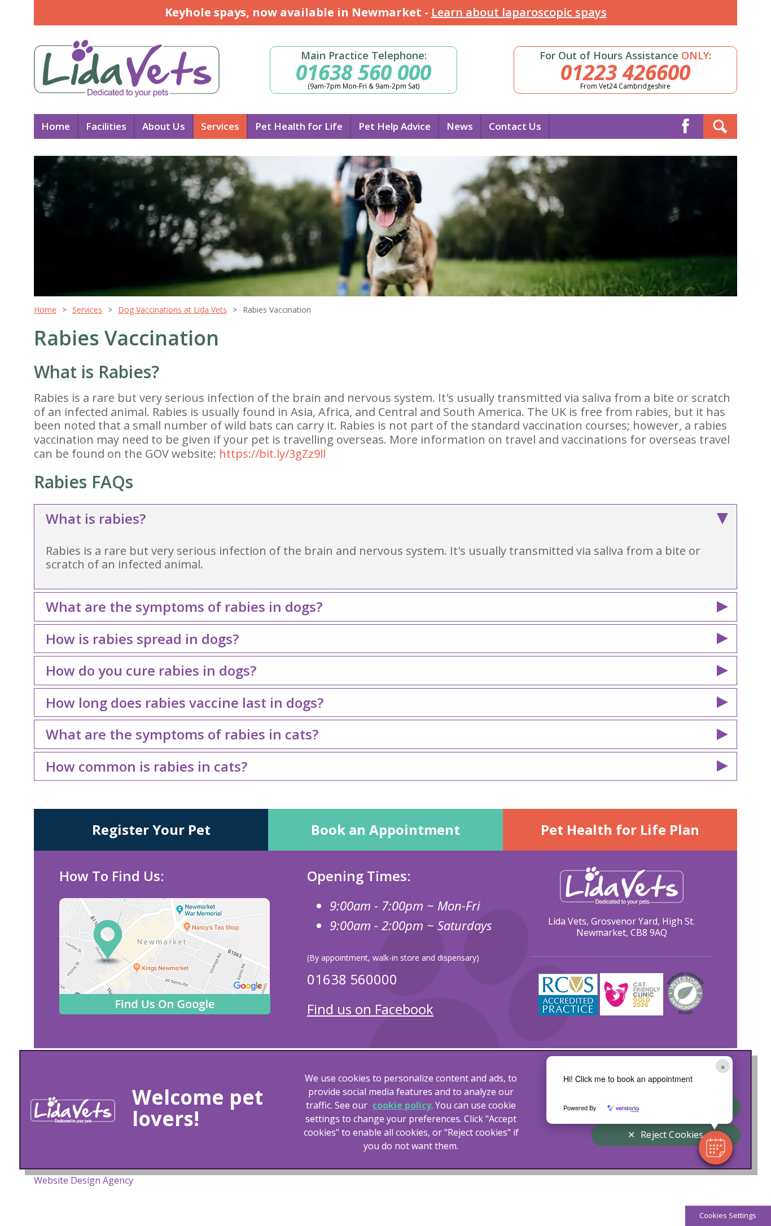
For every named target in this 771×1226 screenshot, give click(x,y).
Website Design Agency (83, 1180)
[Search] (720, 126)
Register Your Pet (151, 829)
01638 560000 (352, 979)
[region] (385, 1110)
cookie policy (402, 1105)
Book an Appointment (385, 829)
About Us (163, 126)
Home (55, 126)
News (459, 126)
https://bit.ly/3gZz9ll (272, 453)
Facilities (106, 126)
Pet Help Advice (394, 126)
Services (220, 126)
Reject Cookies (672, 1134)
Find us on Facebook (370, 1009)
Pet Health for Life (299, 126)
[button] (716, 1147)
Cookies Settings (727, 1215)
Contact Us (515, 126)
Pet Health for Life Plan (620, 829)
